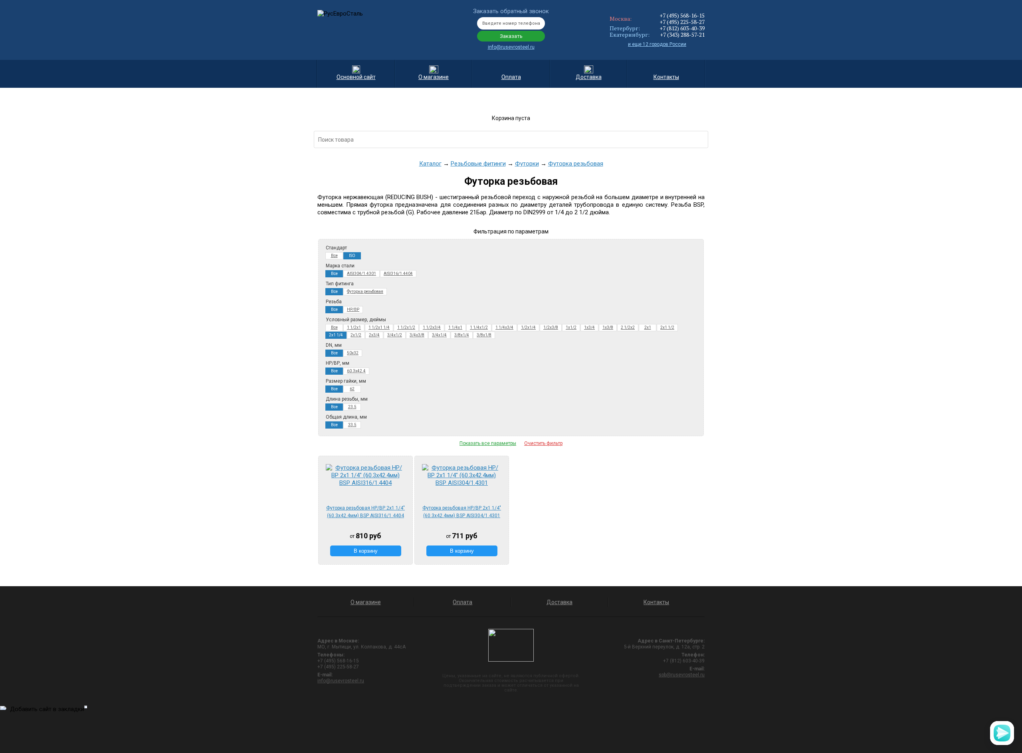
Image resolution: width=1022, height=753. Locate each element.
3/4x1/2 (394, 335)
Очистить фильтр (543, 443)
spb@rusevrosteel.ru (682, 675)
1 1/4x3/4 (504, 327)
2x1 (647, 327)
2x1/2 (356, 335)
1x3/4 (589, 327)
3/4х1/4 (439, 335)
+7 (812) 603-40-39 (682, 28)
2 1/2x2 (628, 327)
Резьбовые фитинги (478, 163)
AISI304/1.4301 (361, 273)
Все (334, 255)
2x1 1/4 (336, 335)
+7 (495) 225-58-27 (682, 22)
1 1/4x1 (455, 327)
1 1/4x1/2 (479, 327)
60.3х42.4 (356, 371)
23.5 (352, 407)
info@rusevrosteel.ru (511, 47)
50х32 (352, 353)
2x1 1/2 (667, 327)
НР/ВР (353, 309)
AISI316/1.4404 (398, 273)
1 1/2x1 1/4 (379, 327)
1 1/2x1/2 (406, 327)
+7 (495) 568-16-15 (682, 15)
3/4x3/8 (417, 335)
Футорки (527, 163)
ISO (352, 255)
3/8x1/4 (461, 335)
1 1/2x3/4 (432, 327)
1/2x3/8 (550, 327)
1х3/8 (607, 327)
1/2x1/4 (528, 327)
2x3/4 (374, 335)
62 (352, 389)
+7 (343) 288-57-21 (682, 34)
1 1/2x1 (354, 327)
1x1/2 (571, 327)
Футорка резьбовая (575, 163)
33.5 (352, 425)
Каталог (430, 163)
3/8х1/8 (484, 335)
